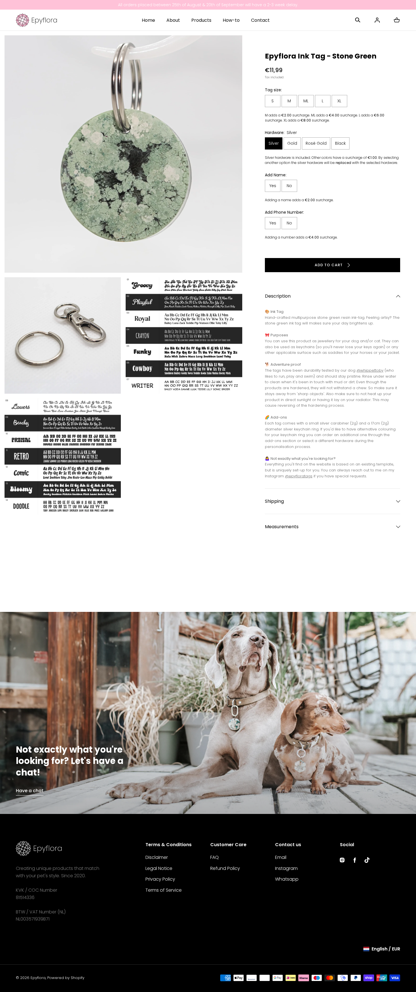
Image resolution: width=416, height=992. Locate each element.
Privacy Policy (160, 879)
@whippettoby (370, 370)
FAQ (214, 857)
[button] (357, 20)
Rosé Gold (316, 143)
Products (201, 20)
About (173, 20)
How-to (231, 20)
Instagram (286, 868)
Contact (260, 20)
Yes (272, 186)
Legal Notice (158, 868)
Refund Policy (225, 868)
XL (339, 101)
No (289, 186)
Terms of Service (163, 890)
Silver (274, 143)
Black (340, 143)
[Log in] (377, 20)
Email (280, 857)
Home (148, 20)
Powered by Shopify (65, 977)
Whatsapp (287, 879)
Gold (292, 143)
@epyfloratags (298, 476)
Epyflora (38, 977)
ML (305, 101)
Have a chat (30, 790)
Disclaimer (156, 857)
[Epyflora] (36, 20)
